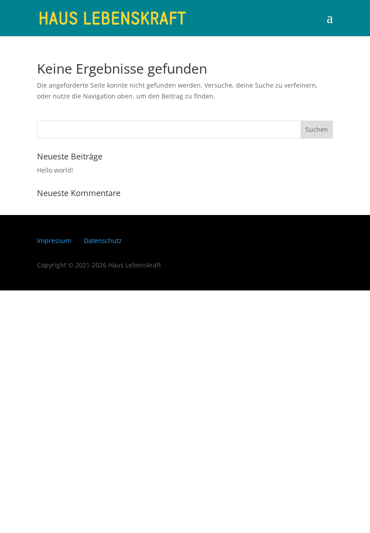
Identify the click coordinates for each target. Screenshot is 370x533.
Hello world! (55, 170)
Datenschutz (103, 240)
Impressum (54, 240)
